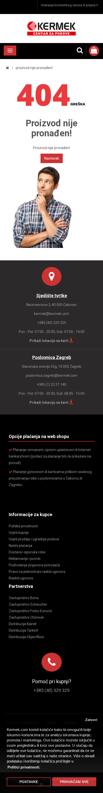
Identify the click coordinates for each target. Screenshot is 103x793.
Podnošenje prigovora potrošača (34, 565)
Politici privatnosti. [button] (24, 767)
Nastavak (51, 158)
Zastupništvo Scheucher (28, 604)
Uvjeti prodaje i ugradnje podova (34, 539)
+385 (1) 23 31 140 (51, 384)
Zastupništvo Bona (23, 598)
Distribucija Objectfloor (26, 637)
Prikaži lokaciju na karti (49, 341)
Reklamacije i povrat (24, 559)
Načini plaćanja (20, 546)
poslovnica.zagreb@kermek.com (52, 375)
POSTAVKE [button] (29, 782)
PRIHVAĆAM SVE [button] (74, 782)
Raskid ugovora (21, 578)
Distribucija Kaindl (22, 624)
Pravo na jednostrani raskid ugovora (37, 572)
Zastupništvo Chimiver (26, 617)
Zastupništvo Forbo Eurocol (30, 611)
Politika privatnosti (23, 526)
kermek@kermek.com (51, 314)
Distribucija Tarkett (23, 630)
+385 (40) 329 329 (51, 323)
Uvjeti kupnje (19, 533)
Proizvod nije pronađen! (34, 68)
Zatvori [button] (91, 720)
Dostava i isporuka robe (27, 552)
